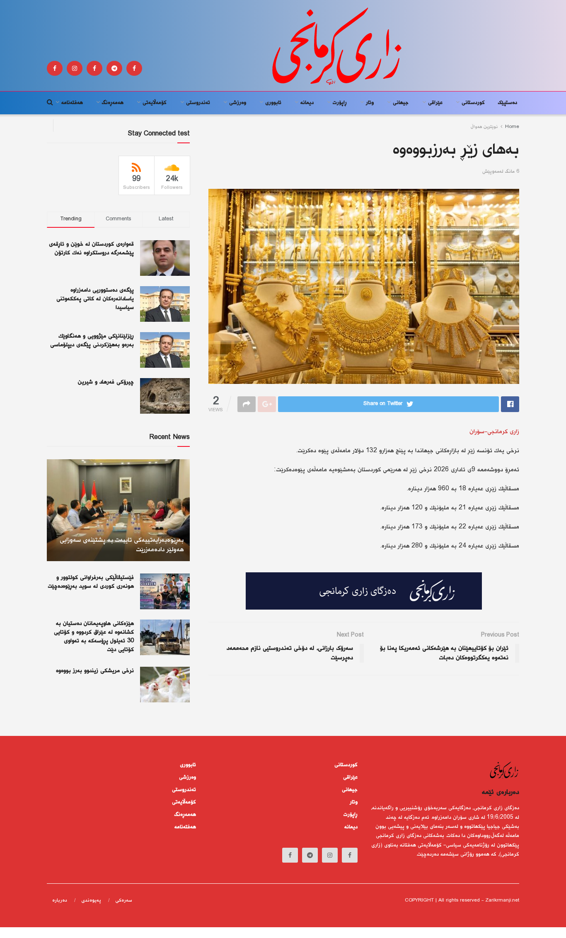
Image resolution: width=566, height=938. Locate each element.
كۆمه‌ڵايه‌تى (155, 103)
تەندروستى (198, 103)
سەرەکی (123, 900)
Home (512, 126)
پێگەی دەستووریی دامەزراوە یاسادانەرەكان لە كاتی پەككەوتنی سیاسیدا (95, 299)
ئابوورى (273, 103)
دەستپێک (507, 103)
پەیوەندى (91, 900)
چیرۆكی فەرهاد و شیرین (106, 382)
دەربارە (59, 900)
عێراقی (435, 103)
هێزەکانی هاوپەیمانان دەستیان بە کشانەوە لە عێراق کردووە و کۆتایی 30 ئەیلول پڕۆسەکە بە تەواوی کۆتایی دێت (94, 636)
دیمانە (307, 103)
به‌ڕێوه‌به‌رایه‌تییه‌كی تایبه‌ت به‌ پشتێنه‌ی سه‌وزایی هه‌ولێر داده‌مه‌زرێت (122, 545)
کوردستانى (473, 103)
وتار (370, 103)
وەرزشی (237, 103)
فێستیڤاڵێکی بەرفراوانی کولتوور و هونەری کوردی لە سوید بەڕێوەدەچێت (91, 582)
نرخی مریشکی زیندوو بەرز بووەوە (95, 670)
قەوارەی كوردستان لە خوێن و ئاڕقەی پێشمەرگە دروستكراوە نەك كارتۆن (91, 249)
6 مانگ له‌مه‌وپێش (500, 172)
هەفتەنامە (72, 103)
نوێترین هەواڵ (485, 126)
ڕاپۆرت (340, 103)
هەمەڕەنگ (112, 103)
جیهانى (401, 103)
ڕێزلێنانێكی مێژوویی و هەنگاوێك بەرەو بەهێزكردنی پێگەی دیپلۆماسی (92, 341)
